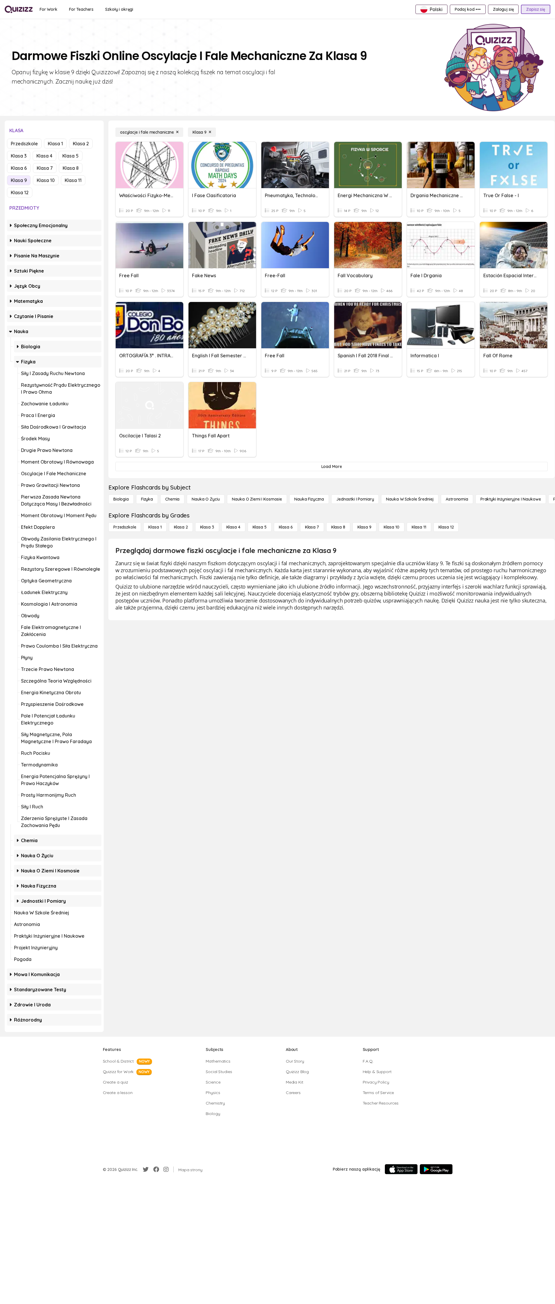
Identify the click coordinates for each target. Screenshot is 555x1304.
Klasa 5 (70, 156)
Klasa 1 (55, 143)
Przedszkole (24, 143)
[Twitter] (146, 1169)
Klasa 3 (19, 156)
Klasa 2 (81, 143)
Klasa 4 (44, 156)
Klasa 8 (71, 168)
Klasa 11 (73, 180)
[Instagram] (166, 1169)
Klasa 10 (46, 180)
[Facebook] (156, 1169)
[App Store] (401, 1169)
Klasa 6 (19, 168)
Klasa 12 (20, 192)
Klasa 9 (19, 180)
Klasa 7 (45, 168)
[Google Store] (436, 1169)
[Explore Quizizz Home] (19, 9)
